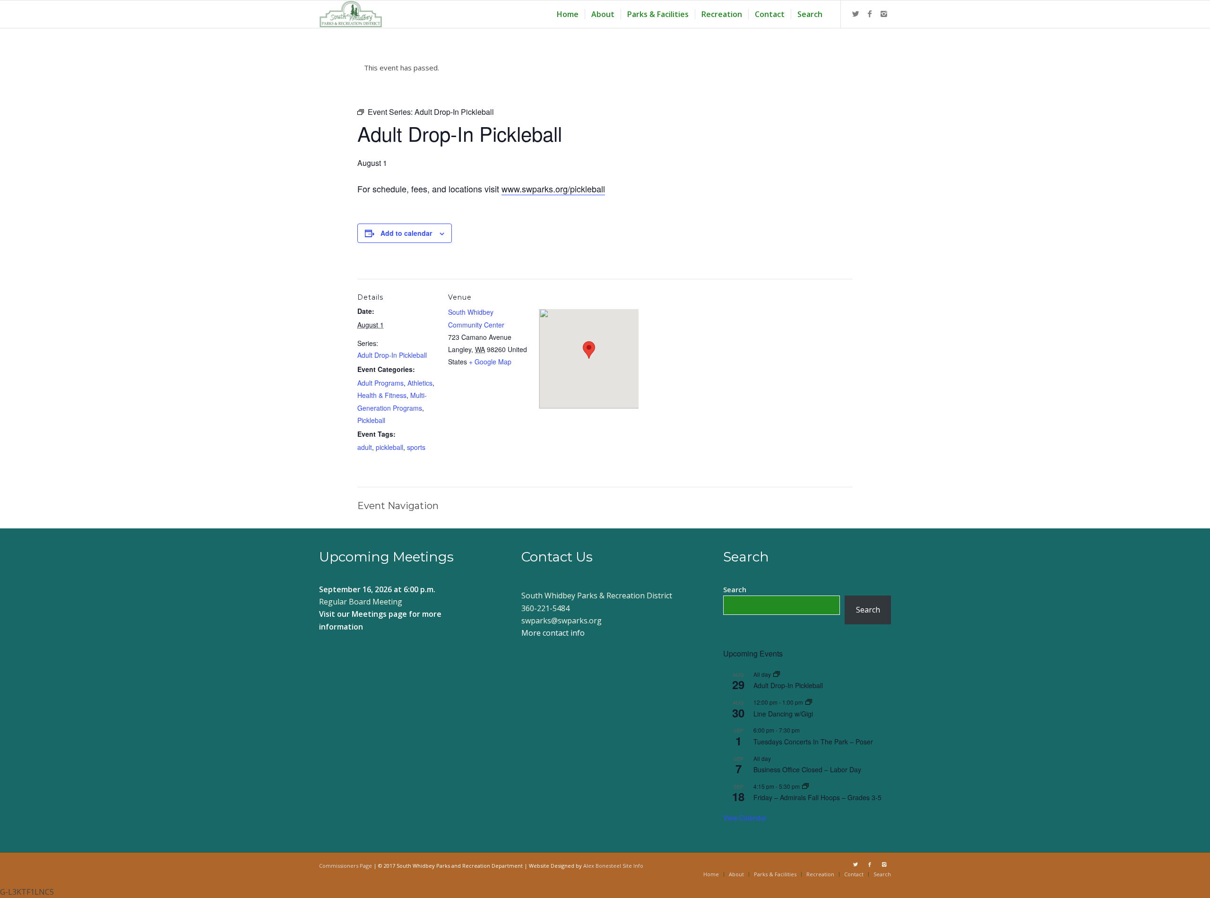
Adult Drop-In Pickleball (392, 355)
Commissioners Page (345, 865)
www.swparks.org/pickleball (553, 188)
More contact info (553, 633)
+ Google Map (490, 361)
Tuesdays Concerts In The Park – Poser (813, 741)
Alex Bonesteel (602, 865)
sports (416, 447)
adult (364, 447)
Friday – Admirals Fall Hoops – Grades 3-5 (817, 797)
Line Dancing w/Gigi (783, 713)
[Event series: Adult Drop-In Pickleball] (776, 674)
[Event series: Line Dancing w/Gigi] (808, 702)
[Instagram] (884, 14)
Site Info (632, 865)
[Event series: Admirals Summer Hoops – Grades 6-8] (805, 786)
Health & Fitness (381, 395)
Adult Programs (380, 383)
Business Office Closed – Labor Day (807, 769)
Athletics (419, 383)
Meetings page (379, 614)
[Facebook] (870, 14)
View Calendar (745, 817)
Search (734, 589)
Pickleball (371, 420)
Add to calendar (406, 233)
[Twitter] (855, 14)
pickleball (389, 447)
